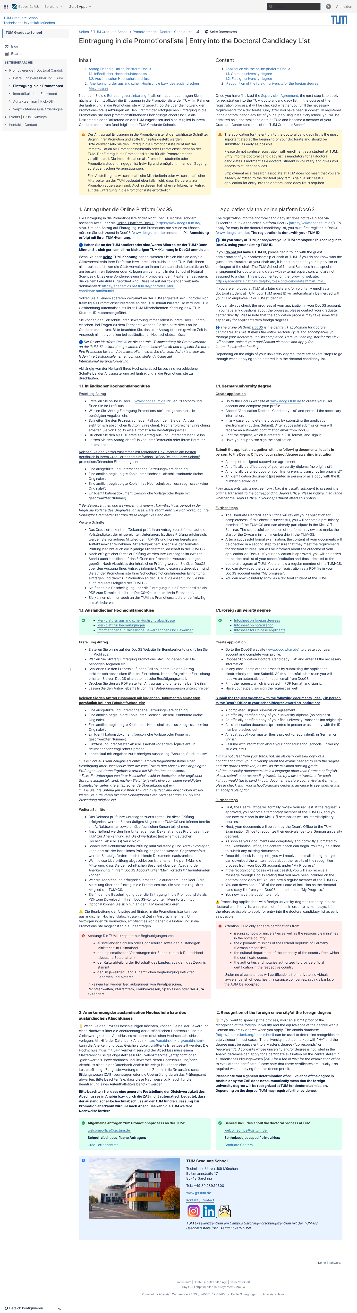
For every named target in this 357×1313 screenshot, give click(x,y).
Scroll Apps (78, 6)
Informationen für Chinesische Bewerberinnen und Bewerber (145, 630)
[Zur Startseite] (25, 6)
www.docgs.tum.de (148, 232)
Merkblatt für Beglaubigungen (121, 625)
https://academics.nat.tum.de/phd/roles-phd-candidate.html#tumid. (271, 281)
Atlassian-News (273, 1294)
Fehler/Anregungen (244, 1294)
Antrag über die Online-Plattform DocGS (120, 69)
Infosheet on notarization (253, 625)
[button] (5, 6)
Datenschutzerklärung (210, 1282)
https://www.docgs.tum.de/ (178, 223)
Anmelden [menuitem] (344, 6)
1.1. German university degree (248, 74)
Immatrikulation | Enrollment (35, 93)
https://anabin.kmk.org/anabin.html (174, 1040)
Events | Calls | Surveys (28, 117)
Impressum (184, 1282)
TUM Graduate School (20, 18)
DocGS (121, 342)
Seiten (84, 32)
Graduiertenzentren (103, 1145)
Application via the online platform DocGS (258, 69)
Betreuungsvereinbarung (126, 95)
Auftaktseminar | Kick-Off (33, 101)
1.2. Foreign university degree (248, 78)
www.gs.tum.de (198, 1193)
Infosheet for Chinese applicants (259, 630)
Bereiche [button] (51, 6)
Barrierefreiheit (240, 1282)
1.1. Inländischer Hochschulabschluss (118, 74)
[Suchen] (271, 6)
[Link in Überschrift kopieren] (93, 61)
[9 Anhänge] (198, 32)
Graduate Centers (238, 1145)
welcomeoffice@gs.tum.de (109, 1130)
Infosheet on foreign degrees (257, 620)
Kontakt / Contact (200, 1200)
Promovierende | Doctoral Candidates (39, 70)
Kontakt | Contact (23, 125)
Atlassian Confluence (173, 1294)
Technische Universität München (29, 23)
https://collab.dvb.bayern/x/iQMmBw (220, 1287)
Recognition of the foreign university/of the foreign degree (271, 83)
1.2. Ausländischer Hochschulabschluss (119, 78)
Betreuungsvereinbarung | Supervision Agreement (53, 78)
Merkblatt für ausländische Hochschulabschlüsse (136, 620)
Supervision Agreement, (280, 95)
